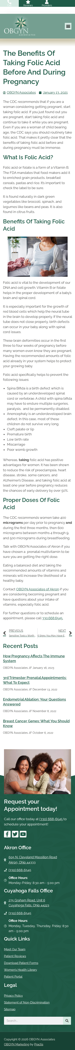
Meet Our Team (14, 949)
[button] (68, 26)
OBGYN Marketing (16, 1044)
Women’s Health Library (20, 970)
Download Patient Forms (21, 963)
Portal (3, 12)
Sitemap (9, 1009)
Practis (38, 1044)
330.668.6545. (52, 618)
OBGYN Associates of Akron (37, 589)
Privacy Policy (13, 995)
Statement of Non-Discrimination (27, 1002)
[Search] (67, 1021)
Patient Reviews (15, 956)
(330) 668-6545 (51, 819)
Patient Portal (13, 976)
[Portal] (3, 9)
